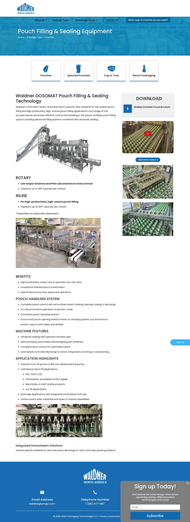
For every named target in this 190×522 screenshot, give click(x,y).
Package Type (60, 20)
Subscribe (155, 516)
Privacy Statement (110, 516)
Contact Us (112, 19)
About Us (40, 20)
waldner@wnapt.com (42, 503)
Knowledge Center (85, 20)
